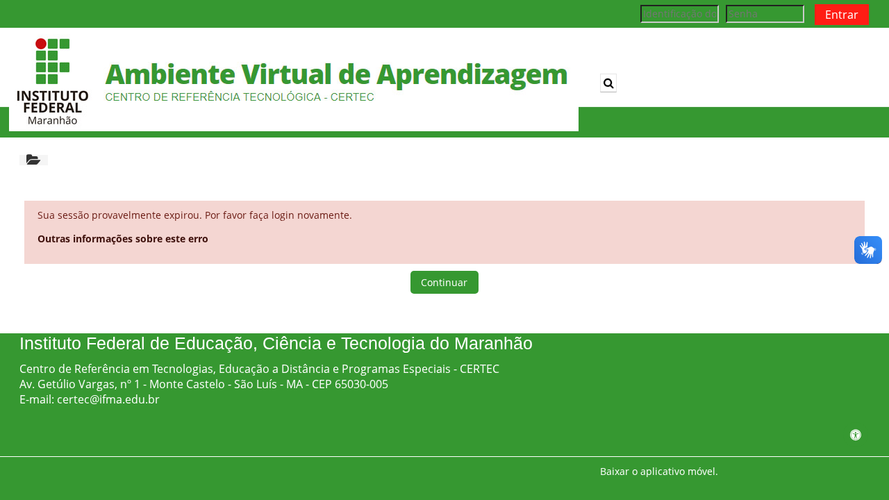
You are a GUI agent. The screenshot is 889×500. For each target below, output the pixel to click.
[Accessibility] (855, 434)
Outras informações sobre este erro (123, 238)
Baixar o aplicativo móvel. (659, 471)
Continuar (444, 282)
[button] (608, 83)
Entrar (841, 14)
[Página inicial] (294, 81)
